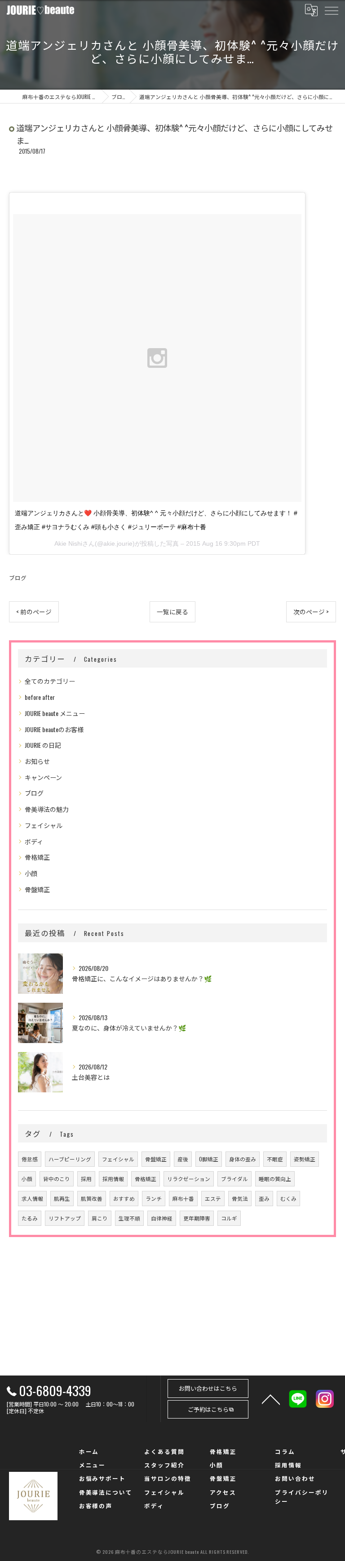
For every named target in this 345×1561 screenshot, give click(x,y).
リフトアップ (65, 1218)
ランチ (154, 1198)
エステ (213, 1198)
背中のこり (56, 1178)
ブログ (18, 578)
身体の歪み (242, 1159)
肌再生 (62, 1198)
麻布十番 (183, 1198)
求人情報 (32, 1198)
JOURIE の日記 (43, 745)
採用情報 (113, 1178)
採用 (86, 1178)
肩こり (100, 1218)
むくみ (288, 1198)
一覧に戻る (172, 611)
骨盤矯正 (37, 889)
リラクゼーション (188, 1178)
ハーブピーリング (70, 1159)
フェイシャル (43, 825)
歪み (264, 1198)
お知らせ (37, 761)
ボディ (34, 841)
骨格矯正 (37, 857)
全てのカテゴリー (50, 681)
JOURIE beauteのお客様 (54, 729)
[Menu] (331, 10)
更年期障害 (196, 1218)
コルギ (229, 1218)
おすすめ (124, 1198)
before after (40, 697)
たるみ (30, 1218)
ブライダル (234, 1178)
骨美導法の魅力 (47, 809)
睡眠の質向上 (275, 1178)
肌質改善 (91, 1198)
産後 (182, 1159)
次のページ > (311, 611)
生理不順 (129, 1218)
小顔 (31, 873)
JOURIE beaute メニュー (55, 713)
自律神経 (161, 1218)
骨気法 (240, 1198)
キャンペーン (43, 777)
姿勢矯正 (304, 1159)
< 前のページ (34, 611)
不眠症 (275, 1159)
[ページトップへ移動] (271, 1399)
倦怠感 (30, 1159)
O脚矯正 (208, 1159)
